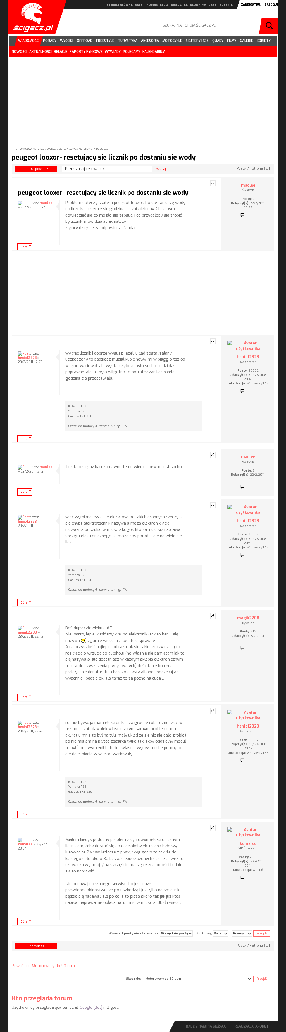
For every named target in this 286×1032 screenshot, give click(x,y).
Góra (24, 247)
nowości (19, 52)
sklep (139, 5)
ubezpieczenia (220, 5)
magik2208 (27, 632)
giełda (176, 5)
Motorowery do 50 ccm (94, 149)
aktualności (40, 52)
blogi (164, 5)
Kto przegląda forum (42, 998)
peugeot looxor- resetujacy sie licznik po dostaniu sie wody (104, 157)
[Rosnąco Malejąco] (242, 933)
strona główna (120, 5)
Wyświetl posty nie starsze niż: (134, 933)
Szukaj (270, 26)
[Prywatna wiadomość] (242, 215)
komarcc (25, 844)
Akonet (262, 1026)
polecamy (131, 52)
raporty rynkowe (86, 52)
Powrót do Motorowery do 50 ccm (43, 965)
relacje (60, 52)
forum (152, 5)
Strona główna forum (30, 149)
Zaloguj (271, 4)
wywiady (113, 52)
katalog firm (195, 5)
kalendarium (153, 52)
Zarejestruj (251, 4)
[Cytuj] (213, 183)
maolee (46, 203)
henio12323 (27, 358)
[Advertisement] (143, 97)
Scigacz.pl (31, 17)
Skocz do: (133, 979)
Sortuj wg (204, 933)
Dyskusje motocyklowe (62, 149)
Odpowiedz (39, 169)
